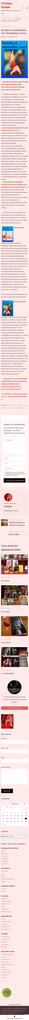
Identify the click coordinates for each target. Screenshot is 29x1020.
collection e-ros (12, 405)
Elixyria (3, 876)
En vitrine (5, 581)
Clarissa (3, 37)
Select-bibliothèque (6, 929)
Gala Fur (3, 977)
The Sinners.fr (4, 856)
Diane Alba (4, 956)
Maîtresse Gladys (5, 959)
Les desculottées (5, 903)
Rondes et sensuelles (18, 408)
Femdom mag (4, 969)
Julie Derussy (4, 909)
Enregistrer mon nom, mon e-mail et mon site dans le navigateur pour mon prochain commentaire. (15, 474)
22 (22, 818)
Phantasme (4, 941)
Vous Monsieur (4, 858)
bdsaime (3, 967)
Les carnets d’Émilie (6, 972)
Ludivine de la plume (6, 901)
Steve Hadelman (5, 936)
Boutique (3, 891)
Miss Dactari (4, 898)
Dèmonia (3, 850)
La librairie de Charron (6, 921)
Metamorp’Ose (5, 853)
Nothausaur (4, 863)
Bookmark (3, 881)
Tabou (2, 873)
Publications (6, 26)
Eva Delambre (4, 944)
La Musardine (4, 871)
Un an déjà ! (6, 642)
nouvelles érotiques (6, 408)
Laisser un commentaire (14, 1018)
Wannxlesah (4, 974)
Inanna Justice (5, 962)
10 (3, 816)
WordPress (11, 1013)
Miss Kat (3, 906)
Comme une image (6, 911)
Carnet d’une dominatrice (7, 954)
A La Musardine (7, 673)
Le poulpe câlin (4, 861)
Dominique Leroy (22, 405)
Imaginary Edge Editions (7, 878)
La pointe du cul (5, 939)
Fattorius (3, 918)
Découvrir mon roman (14, 708)
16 (26, 816)
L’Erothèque (4, 924)
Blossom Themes (20, 1010)
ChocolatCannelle (7, 146)
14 (18, 816)
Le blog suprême (5, 926)
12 (11, 816)
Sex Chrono (4, 946)
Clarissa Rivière (6, 5)
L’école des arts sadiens (7, 964)
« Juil (4, 803)
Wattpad (3, 888)
